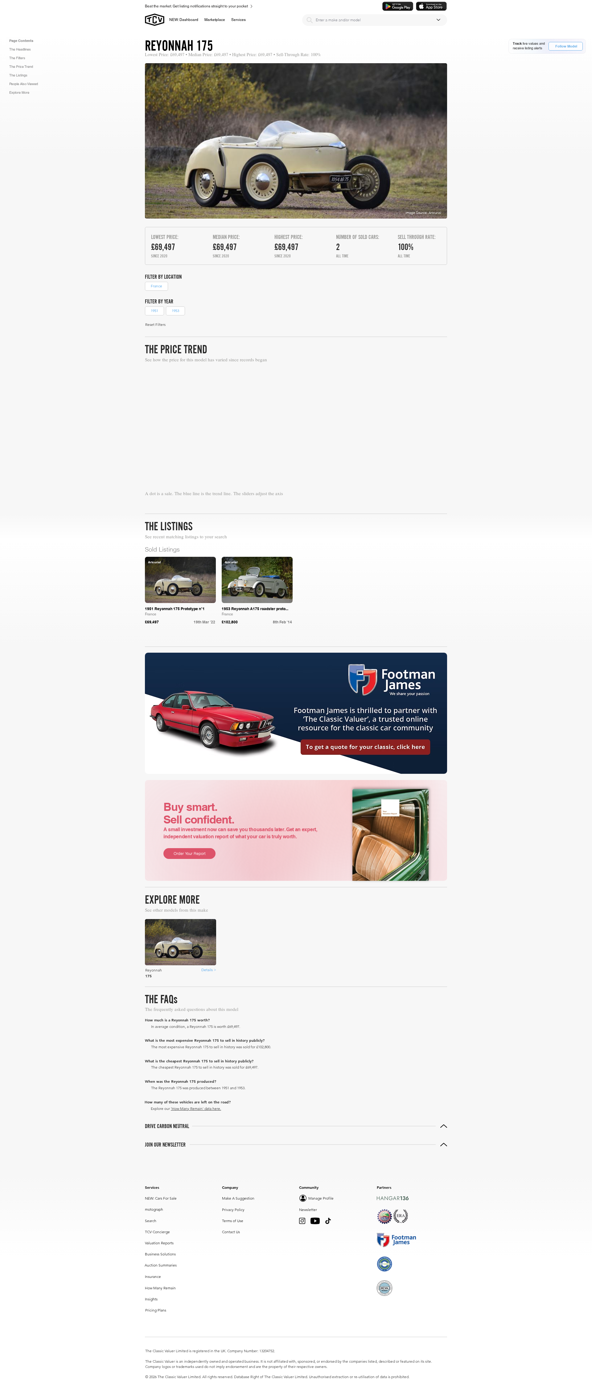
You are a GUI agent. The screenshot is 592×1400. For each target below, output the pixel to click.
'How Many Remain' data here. (196, 1108)
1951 (154, 310)
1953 (175, 310)
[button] (214, 20)
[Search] (309, 20)
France (156, 286)
